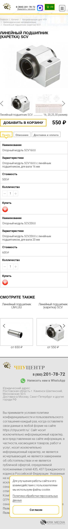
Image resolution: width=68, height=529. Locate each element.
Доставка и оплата (46, 134)
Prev (1, 103)
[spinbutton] (10, 193)
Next (63, 103)
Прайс (6, 134)
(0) (51, 6)
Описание (22, 134)
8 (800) (49, 374)
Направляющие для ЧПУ (34, 19)
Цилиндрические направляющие (19, 22)
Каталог (15, 19)
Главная (4, 19)
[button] (15, 193)
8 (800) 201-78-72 (25, 7)
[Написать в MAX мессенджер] (39, 7)
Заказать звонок (26, 9)
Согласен (36, 509)
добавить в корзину (23, 123)
